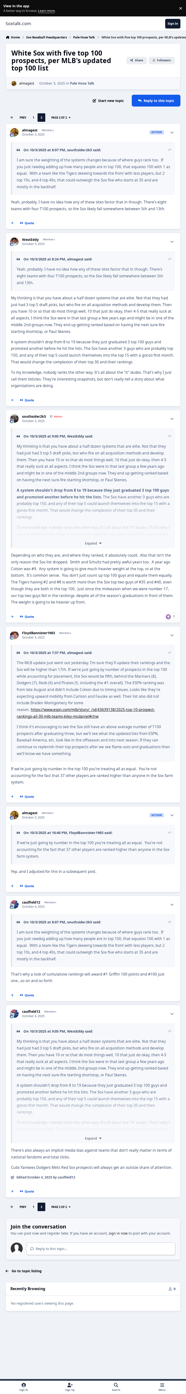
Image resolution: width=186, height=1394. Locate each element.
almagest (26, 83)
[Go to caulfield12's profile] (14, 904)
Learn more (9, 8)
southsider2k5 (79, 149)
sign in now (118, 1233)
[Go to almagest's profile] (13, 83)
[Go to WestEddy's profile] (14, 241)
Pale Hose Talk (82, 83)
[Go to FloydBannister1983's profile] (14, 635)
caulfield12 (31, 902)
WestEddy (30, 239)
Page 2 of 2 (59, 117)
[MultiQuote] (12, 223)
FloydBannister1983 (38, 633)
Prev (23, 117)
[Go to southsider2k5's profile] (14, 418)
